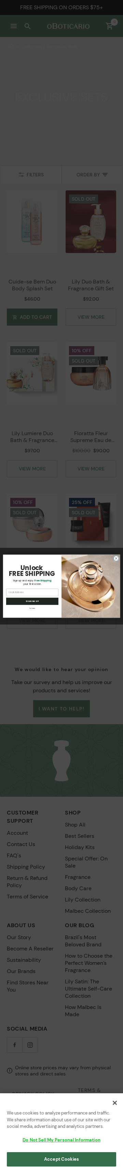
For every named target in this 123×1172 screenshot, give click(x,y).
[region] (61, 1132)
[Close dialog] (116, 558)
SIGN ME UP (32, 601)
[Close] (114, 1102)
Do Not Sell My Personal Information (61, 1140)
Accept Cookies (61, 1159)
